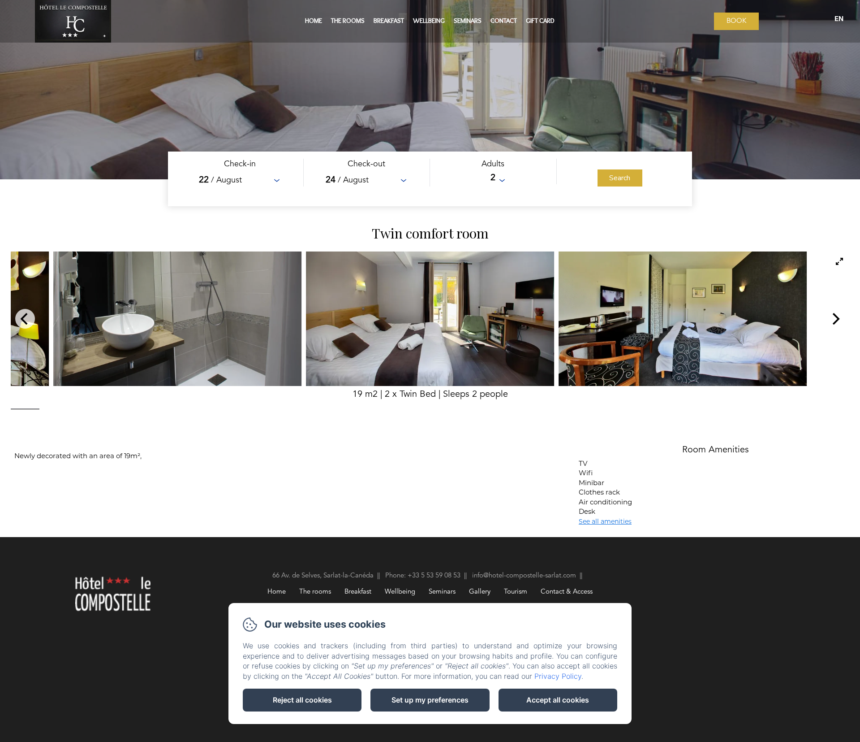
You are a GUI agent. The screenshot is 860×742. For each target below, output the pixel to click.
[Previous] (25, 319)
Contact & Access (567, 592)
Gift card (540, 21)
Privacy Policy (557, 676)
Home (313, 21)
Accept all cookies (557, 699)
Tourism (515, 592)
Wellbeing (429, 21)
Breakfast (389, 21)
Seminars (468, 21)
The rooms (348, 21)
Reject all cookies (302, 699)
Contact (503, 21)
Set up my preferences (430, 699)
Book (736, 21)
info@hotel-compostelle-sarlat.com (524, 576)
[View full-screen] (839, 261)
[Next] (835, 319)
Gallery (479, 592)
